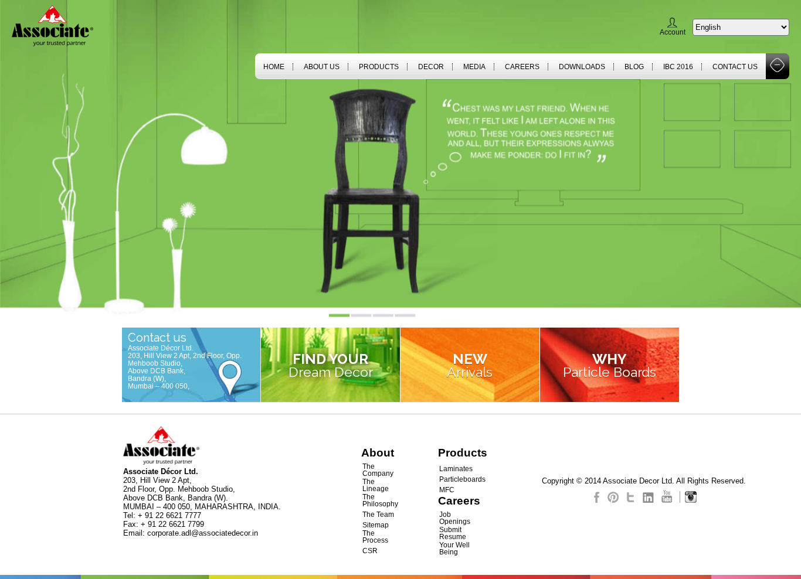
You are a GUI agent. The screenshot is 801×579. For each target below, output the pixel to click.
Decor (431, 66)
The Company (377, 470)
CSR (370, 551)
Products (379, 66)
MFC (446, 490)
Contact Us (735, 66)
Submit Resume (452, 533)
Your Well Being (454, 548)
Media (474, 66)
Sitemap (375, 525)
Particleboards (462, 479)
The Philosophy (380, 500)
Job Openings (454, 518)
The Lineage (375, 485)
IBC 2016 (678, 66)
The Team (378, 514)
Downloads (582, 66)
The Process (375, 536)
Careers (522, 66)
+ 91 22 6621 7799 (172, 524)
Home (273, 66)
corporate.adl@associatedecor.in (202, 533)
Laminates (456, 469)
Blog (634, 66)
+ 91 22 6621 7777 (169, 515)
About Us (322, 66)
